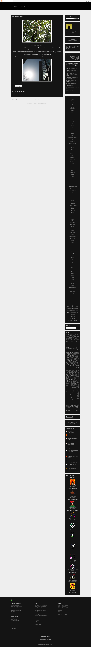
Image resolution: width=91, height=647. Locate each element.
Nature (72, 220)
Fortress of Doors (71, 460)
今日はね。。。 (26, 87)
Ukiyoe (72, 277)
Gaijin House (72, 232)
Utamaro (72, 279)
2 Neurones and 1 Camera (73, 456)
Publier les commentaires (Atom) (40, 103)
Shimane (72, 170)
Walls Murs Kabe (72, 145)
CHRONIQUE (69, 345)
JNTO (36, 621)
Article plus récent (16, 100)
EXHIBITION (76, 353)
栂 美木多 (25, 47)
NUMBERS (68, 381)
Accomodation (72, 230)
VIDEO (67, 405)
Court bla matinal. (17, 17)
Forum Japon (13, 628)
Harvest (69, 465)
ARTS (77, 336)
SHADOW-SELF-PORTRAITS (71, 395)
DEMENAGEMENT (69, 348)
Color (72, 110)
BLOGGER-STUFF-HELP (71, 342)
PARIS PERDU (74, 384)
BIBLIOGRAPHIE (69, 338)
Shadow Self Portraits (72, 137)
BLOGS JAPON (69, 343)
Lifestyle (72, 200)
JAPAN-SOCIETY (70, 367)
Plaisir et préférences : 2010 (63, 607)
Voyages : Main (73, 164)
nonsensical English (72, 46)
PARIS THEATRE (70, 385)
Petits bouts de (72, 196)
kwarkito (69, 435)
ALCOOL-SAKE (69, 334)
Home (72, 100)
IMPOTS (73, 364)
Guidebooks (72, 238)
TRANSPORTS (69, 401)
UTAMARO (75, 404)
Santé (72, 257)
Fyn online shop (71, 447)
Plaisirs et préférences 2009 (72, 308)
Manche (69, 457)
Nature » (72, 117)
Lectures (72, 212)
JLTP (73, 295)
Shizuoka (69, 469)
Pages (72, 135)
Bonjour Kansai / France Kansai (40, 606)
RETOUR (75, 392)
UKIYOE (67, 402)
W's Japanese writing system (16, 607)
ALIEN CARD (76, 334)
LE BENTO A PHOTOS (74, 56)
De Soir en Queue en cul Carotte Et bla (71, 81)
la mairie (57, 51)
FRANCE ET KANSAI (73, 358)
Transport (72, 240)
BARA (76, 337)
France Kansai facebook (39, 607)
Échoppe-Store (72, 222)
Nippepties (72, 194)
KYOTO (69, 373)
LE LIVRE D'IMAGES (75, 57)
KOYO (77, 372)
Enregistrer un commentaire (19, 93)
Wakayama (72, 172)
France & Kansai (72, 236)
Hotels (72, 234)
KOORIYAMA (72, 372)
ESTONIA (70, 353)
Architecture (72, 265)
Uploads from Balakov (72, 464)
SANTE (67, 394)
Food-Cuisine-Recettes (72, 205)
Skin (72, 139)
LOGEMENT (75, 375)
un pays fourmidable (72, 468)
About (72, 102)
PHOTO (74, 387)
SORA (76, 398)
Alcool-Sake (72, 203)
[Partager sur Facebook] (19, 86)
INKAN (78, 364)
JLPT (74, 370)
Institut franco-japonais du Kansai (40, 610)
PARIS (72, 383)
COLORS (20, 87)
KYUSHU (75, 373)
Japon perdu (72, 214)
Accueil (37, 100)
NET (75, 379)
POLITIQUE (76, 390)
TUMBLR (76, 401)
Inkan (72, 251)
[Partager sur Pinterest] (21, 86)
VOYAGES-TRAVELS (71, 406)
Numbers (72, 133)
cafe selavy (70, 431)
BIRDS (76, 338)
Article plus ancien (57, 100)
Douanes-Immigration (72, 247)
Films (73, 269)
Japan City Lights (72, 115)
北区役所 (55, 52)
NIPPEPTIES (75, 380)
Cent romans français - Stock (71, 68)
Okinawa (72, 180)
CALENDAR (74, 344)
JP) (76, 530)
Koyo (73, 129)
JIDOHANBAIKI (68, 370)
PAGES (67, 383)
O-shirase (72, 297)
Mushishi (68, 92)
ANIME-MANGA (72, 335)
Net (72, 289)
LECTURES (68, 374)
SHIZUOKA (75, 397)
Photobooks (72, 210)
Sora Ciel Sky (72, 141)
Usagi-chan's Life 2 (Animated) (72, 538)
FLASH (67, 355)
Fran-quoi (72, 301)
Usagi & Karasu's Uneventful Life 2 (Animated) (72, 560)
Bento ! (72, 149)
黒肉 (72, 192)
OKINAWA (74, 381)
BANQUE (70, 337)
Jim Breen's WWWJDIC (15, 605)
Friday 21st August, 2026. (72, 440)
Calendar (72, 283)
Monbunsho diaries (38, 624)
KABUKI (77, 370)
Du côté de (72, 166)
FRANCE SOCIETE (70, 359)
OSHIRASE (74, 382)
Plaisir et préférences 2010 (72, 310)
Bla (72, 151)
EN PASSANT (75, 352)
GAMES (71, 360)
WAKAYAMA (68, 407)
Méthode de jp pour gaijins (15, 611)
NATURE (68, 379)
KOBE (67, 372)
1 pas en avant (71, 443)
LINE (76, 374)
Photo (72, 107)
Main (73, 119)
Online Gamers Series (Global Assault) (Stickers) (72, 581)
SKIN (72, 398)
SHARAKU (68, 396)
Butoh (72, 267)
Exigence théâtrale (71, 444)
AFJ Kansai (37, 614)
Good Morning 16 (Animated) (72, 486)
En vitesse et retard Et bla (71, 83)
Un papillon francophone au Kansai (41, 615)
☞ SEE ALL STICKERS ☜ (72, 592)
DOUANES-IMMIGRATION (70, 349)
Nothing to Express (71, 432)
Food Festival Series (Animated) (72, 508)
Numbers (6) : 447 (69, 85)
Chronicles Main (72, 190)
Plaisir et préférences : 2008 (63, 605)
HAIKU (73, 362)
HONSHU (72, 363)
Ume (72, 123)
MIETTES (71, 376)
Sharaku (72, 275)
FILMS (69, 354)
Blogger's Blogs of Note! (72, 40)
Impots (72, 249)
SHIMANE (74, 396)
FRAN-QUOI (70, 357)
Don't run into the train (70, 90)
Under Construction (72, 143)
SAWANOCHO (74, 394)
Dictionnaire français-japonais (16, 610)
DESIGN (76, 348)
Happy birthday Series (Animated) (72, 519)
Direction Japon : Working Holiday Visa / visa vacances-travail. (72, 74)
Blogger (51, 644)
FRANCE (77, 357)
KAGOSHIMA (70, 371)
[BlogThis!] (17, 86)
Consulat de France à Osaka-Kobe (41, 605)
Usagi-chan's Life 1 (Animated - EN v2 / (72, 530)
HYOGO (69, 364)
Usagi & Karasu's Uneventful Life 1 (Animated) (72, 550)
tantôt (47, 47)
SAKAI (67, 393)
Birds (73, 121)
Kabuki (72, 273)
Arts (72, 263)
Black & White (72, 108)
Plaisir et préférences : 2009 (63, 606)
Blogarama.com (13, 630)
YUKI (75, 409)
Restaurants (72, 216)
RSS (72, 104)
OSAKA (67, 382)
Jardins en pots (70, 436)
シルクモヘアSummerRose (72, 448)
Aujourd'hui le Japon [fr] (15, 620)
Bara (72, 127)
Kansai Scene (37, 611)
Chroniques (72, 188)
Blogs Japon (72, 291)
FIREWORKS (74, 354)
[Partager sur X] (18, 86)
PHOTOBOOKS (69, 388)
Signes (72, 299)
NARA (75, 378)
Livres (72, 208)
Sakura (72, 125)
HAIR (77, 362)
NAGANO (74, 377)
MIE (67, 376)
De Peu (72, 99)
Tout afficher (77, 471)
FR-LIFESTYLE (76, 356)
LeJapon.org (13, 625)
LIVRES (68, 375)
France (72, 184)
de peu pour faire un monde (22, 7)
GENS (76, 360)
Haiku (72, 271)
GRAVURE (74, 361)
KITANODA (75, 371)
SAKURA (74, 393)
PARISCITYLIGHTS (69, 386)
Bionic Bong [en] (14, 619)
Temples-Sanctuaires (72, 186)
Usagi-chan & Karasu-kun (72, 302)
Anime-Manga (72, 224)
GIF (67, 361)
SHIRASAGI (68, 397)
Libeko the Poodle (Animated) (72, 497)
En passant (72, 161)
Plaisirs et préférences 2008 (72, 306)
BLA (17, 87)
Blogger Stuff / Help (72, 287)
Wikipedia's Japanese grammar (16, 606)
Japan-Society (72, 159)
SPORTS (67, 399)
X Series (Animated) (72, 590)
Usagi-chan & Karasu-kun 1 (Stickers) (72, 570)
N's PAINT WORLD (75, 58)
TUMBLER (77, 59)
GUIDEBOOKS (68, 362)
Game (72, 226)
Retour (72, 198)
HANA (67, 363)
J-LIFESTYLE (72, 365)
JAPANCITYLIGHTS (69, 368)
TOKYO (76, 400)
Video (72, 285)
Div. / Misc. (73, 147)
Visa (72, 259)
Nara (73, 176)
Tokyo (72, 182)
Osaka (72, 174)
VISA (75, 405)
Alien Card (72, 244)
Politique (72, 255)
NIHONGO (68, 380)
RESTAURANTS (69, 392)
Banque (72, 246)
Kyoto (72, 178)
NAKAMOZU (68, 378)
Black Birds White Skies (72, 320)
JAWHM (72, 253)
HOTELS (77, 363)
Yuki (72, 131)
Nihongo (72, 293)
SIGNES (67, 398)
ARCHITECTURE (69, 336)
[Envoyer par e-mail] (15, 86)
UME (72, 402)
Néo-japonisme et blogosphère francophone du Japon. (72, 78)
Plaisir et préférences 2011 (72, 312)
